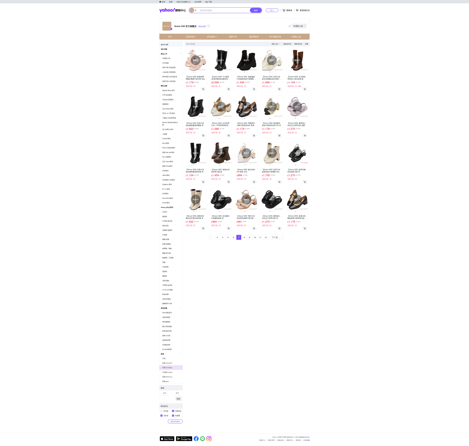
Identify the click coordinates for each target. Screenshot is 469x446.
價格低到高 (287, 44)
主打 (170, 36)
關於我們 (271, 440)
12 (266, 237)
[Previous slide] (186, 60)
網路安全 (290, 440)
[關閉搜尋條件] (195, 10)
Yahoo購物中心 (172, 10)
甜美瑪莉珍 (254, 36)
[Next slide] (205, 60)
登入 (272, 10)
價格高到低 (298, 44)
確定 (178, 399)
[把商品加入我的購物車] (203, 89)
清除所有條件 (175, 421)
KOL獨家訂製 (275, 36)
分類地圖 (306, 440)
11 (260, 237)
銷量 (306, 44)
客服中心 (262, 440)
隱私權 (298, 440)
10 (255, 237)
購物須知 (280, 440)
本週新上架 (298, 26)
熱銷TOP (233, 36)
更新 (307, 437)
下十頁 (275, 237)
